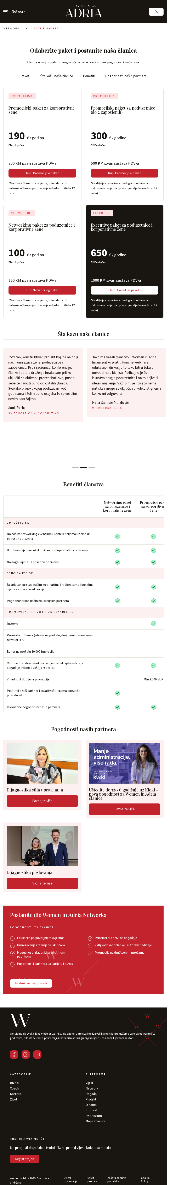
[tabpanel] (43, 385)
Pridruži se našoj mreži (31, 983)
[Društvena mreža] (14, 1054)
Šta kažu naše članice (56, 76)
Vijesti (90, 1083)
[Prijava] (156, 12)
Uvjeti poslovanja (70, 1179)
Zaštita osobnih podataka (116, 1179)
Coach (14, 1088)
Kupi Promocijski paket (42, 173)
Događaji (92, 1094)
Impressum (94, 1116)
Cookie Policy (145, 1179)
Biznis (14, 1083)
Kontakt (92, 1110)
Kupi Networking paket (42, 290)
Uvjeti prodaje (92, 1179)
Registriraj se (24, 1159)
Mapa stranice (96, 1121)
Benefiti (89, 76)
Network (12, 29)
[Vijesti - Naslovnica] (83, 11)
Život (13, 1099)
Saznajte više (42, 800)
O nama (91, 1105)
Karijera (15, 1094)
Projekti (91, 1099)
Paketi (25, 76)
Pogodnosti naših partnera (126, 76)
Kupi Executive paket (124, 290)
